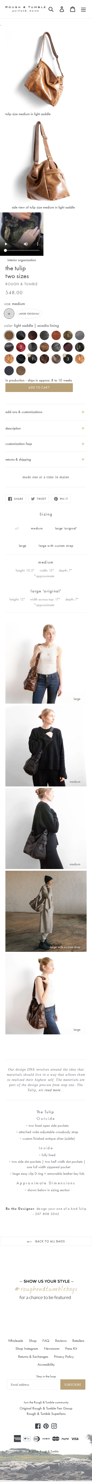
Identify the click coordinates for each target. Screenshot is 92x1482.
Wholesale (15, 1340)
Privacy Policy (64, 1356)
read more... (54, 1090)
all (17, 528)
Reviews (60, 1340)
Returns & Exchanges (33, 1356)
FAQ (45, 1340)
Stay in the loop (46, 1376)
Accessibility (46, 1364)
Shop (33, 1340)
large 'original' (30, 313)
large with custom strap (56, 545)
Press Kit (71, 1348)
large (23, 545)
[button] (46, 426)
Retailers (78, 1340)
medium (37, 528)
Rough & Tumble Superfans (46, 1413)
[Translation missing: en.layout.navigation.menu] (83, 9)
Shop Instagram (26, 1348)
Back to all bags (49, 1241)
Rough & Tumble (49, 1451)
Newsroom (51, 1348)
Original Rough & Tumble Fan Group (46, 1408)
